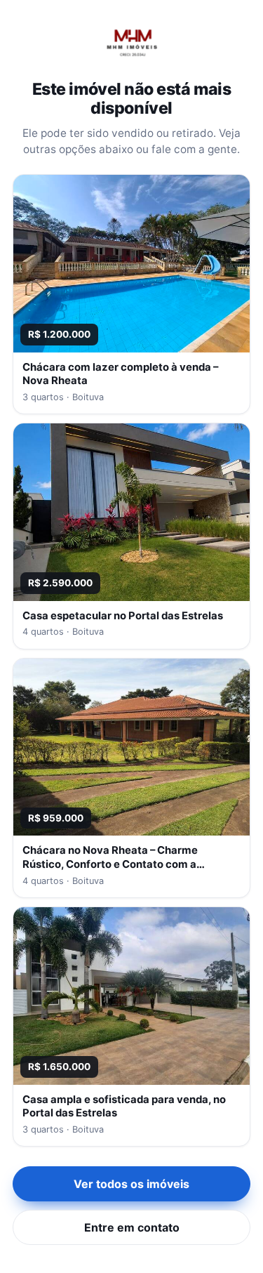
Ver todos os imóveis (131, 1184)
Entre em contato (132, 1227)
